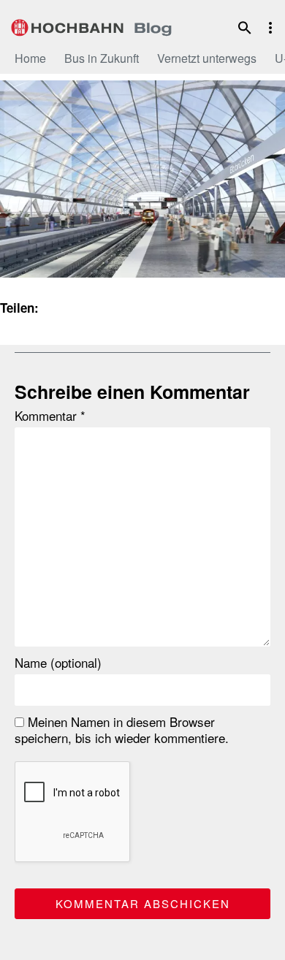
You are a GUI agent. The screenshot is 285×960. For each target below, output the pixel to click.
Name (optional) (58, 663)
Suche (244, 27)
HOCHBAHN (91, 26)
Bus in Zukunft (101, 58)
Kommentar (50, 416)
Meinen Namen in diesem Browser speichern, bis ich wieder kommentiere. (122, 730)
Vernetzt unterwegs (206, 58)
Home (30, 58)
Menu (270, 27)
